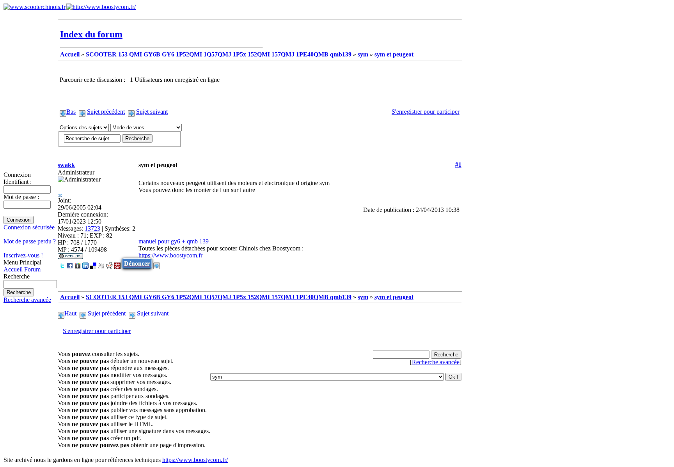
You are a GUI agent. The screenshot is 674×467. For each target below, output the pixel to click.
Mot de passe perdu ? (30, 241)
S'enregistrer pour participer (425, 111)
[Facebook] (70, 263)
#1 (458, 164)
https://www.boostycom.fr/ (195, 459)
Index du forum (91, 34)
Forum (32, 269)
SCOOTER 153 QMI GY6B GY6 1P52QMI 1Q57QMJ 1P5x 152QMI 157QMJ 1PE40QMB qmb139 (218, 54)
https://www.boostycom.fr (170, 255)
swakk (66, 165)
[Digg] (101, 263)
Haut (70, 313)
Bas (71, 111)
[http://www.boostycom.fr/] (101, 7)
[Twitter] (62, 263)
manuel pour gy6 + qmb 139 (173, 241)
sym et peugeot (393, 54)
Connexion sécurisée (29, 227)
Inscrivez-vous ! (23, 255)
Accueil (13, 269)
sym (363, 54)
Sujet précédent (106, 111)
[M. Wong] (117, 263)
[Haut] (156, 263)
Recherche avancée (27, 299)
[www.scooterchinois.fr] (35, 7)
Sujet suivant (152, 111)
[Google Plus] (77, 263)
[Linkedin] (85, 263)
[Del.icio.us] (93, 263)
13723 (92, 228)
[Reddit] (109, 263)
